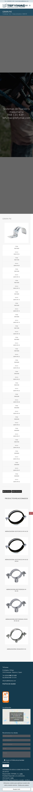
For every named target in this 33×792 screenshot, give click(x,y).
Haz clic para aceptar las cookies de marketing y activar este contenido (16, 716)
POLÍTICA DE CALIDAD (9, 684)
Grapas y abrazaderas (17, 13)
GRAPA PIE (7, 11)
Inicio (10, 13)
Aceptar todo (16, 789)
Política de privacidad (18, 760)
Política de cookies (23, 785)
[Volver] (31, 513)
